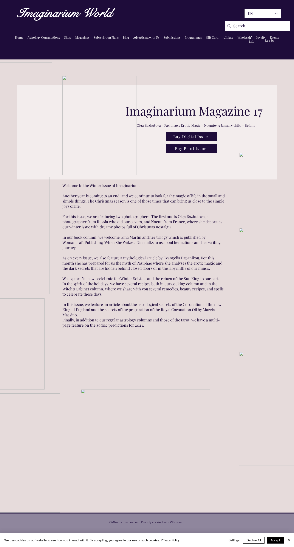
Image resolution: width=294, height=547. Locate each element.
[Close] (288, 540)
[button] (251, 39)
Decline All (254, 540)
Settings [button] (234, 540)
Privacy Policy (170, 540)
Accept (275, 540)
